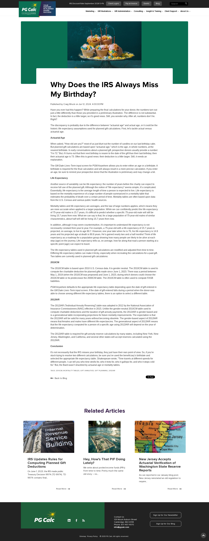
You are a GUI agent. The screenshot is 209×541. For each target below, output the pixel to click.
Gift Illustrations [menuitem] (104, 11)
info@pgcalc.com (121, 527)
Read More (61, 489)
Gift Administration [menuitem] (122, 11)
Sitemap (82, 536)
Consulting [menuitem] (138, 11)
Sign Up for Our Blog (165, 524)
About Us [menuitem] (184, 11)
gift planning (101, 371)
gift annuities (87, 371)
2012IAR (112, 371)
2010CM (59, 371)
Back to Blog (61, 378)
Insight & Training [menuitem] (153, 11)
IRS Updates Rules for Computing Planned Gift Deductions (47, 463)
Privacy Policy (92, 536)
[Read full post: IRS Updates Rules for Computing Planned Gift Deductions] (48, 437)
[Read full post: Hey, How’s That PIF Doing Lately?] (104, 437)
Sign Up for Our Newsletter (165, 515)
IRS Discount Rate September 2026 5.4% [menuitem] (86, 4)
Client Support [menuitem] (171, 11)
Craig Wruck (69, 104)
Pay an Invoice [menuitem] (131, 4)
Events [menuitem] (146, 4)
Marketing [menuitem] (90, 11)
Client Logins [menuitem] (113, 4)
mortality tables (71, 371)
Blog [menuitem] (158, 4)
